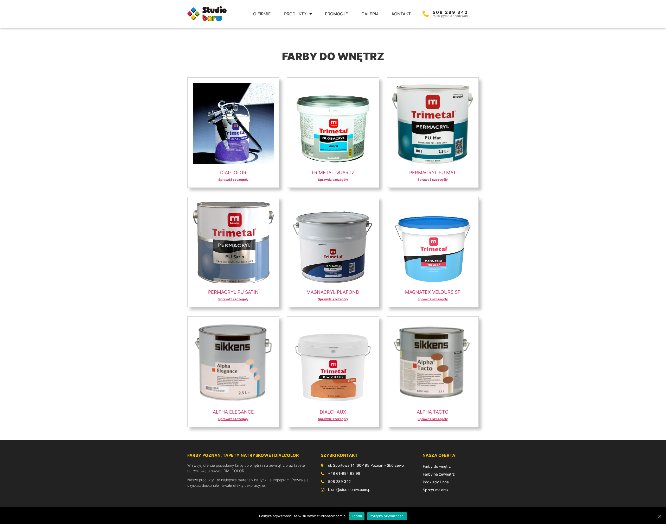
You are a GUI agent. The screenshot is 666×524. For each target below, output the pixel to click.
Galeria (370, 13)
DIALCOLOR (233, 172)
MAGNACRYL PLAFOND (332, 292)
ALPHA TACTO (433, 412)
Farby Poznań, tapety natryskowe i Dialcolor (243, 455)
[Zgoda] (659, 516)
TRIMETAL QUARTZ (333, 172)
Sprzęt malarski (436, 490)
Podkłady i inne (436, 482)
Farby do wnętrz (437, 466)
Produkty (295, 13)
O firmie (262, 13)
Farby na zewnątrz (439, 474)
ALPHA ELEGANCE (233, 412)
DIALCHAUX (333, 412)
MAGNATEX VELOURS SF (432, 292)
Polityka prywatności (387, 516)
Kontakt (401, 13)
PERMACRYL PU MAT (432, 172)
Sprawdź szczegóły (233, 180)
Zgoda (356, 516)
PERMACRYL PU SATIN (233, 292)
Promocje (336, 13)
